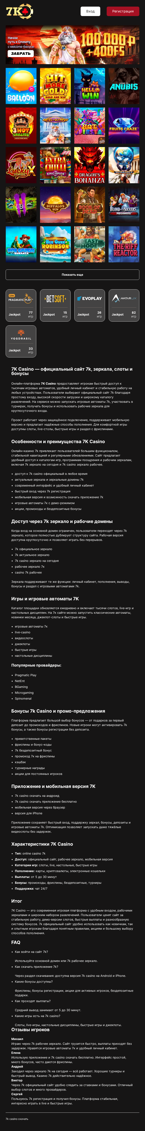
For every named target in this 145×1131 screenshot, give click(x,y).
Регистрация (123, 11)
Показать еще (72, 274)
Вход (90, 11)
